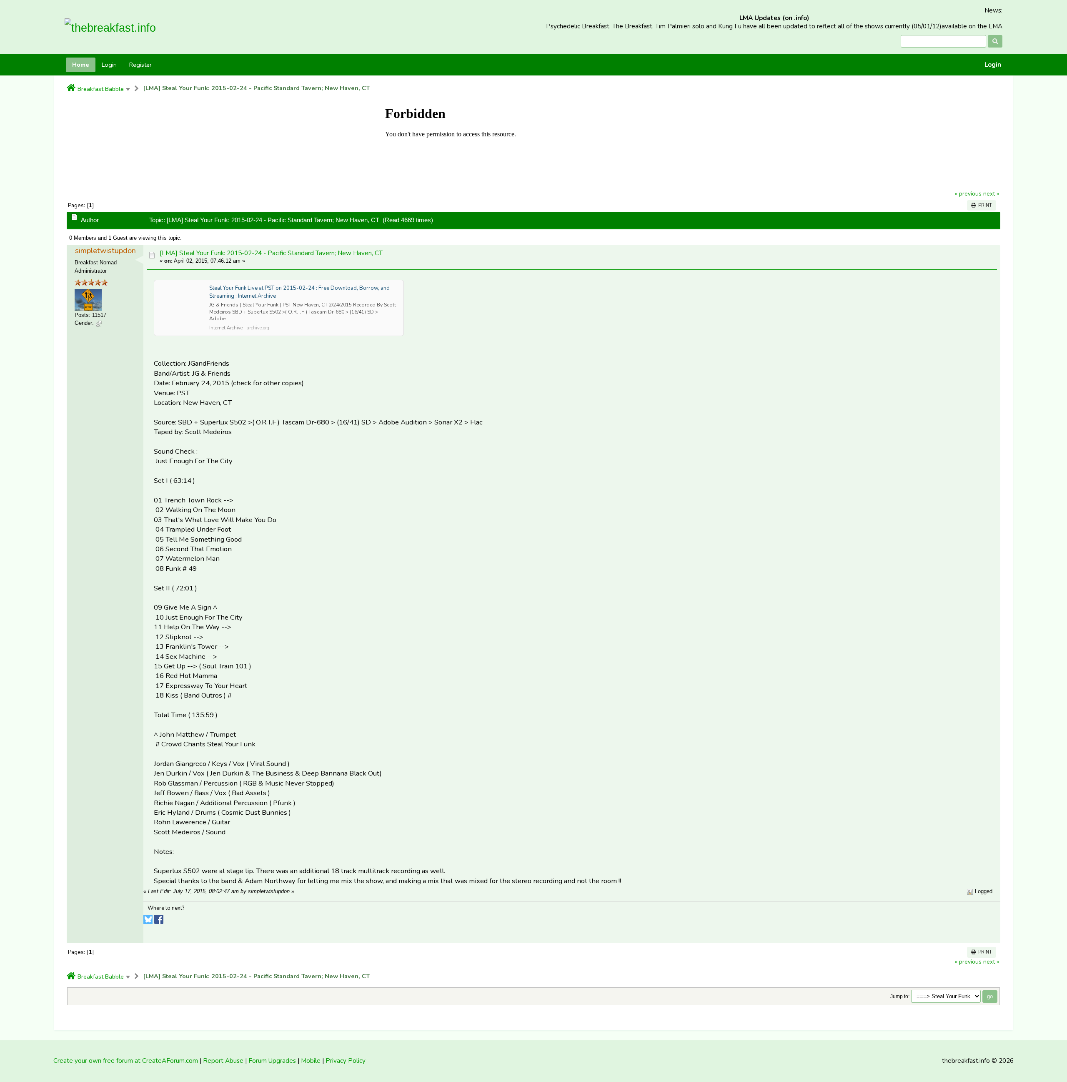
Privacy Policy (346, 1061)
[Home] (71, 88)
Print (984, 205)
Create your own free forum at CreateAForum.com (125, 1061)
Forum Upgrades (272, 1061)
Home (80, 64)
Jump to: (899, 996)
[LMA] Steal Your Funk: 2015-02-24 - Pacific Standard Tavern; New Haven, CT (256, 88)
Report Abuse (223, 1061)
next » (991, 194)
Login (992, 65)
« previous (968, 194)
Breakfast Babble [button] (101, 89)
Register (140, 64)
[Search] (995, 41)
